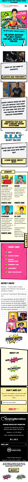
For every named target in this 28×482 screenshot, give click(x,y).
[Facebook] (10, 439)
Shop (14, 377)
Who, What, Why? (14, 359)
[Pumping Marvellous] (9, 6)
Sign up (12, 408)
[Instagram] (15, 439)
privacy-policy (9, 466)
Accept (14, 469)
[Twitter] (13, 439)
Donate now (6, 202)
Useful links (4, 444)
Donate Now (19, 202)
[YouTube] (17, 439)
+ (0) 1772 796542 (16, 432)
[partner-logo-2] (14, 450)
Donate (8, 171)
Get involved (14, 368)
